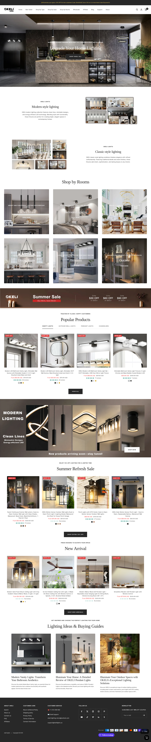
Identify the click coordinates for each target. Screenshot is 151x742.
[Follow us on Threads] (93, 711)
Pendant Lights (87, 326)
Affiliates (7, 721)
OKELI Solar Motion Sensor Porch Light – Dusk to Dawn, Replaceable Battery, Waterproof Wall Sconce (128, 514)
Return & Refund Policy (30, 710)
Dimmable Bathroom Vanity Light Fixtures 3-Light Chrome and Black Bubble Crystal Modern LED (130, 372)
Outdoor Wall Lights (67, 326)
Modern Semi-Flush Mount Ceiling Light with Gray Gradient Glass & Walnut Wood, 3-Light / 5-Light (23, 593)
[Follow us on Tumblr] (104, 717)
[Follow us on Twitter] (87, 711)
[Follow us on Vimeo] (93, 717)
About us (7, 712)
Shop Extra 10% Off (75, 534)
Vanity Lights (47, 326)
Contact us (7, 715)
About (108, 9)
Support (99, 9)
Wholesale (76, 9)
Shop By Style (52, 9)
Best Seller (29, 9)
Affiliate (85, 9)
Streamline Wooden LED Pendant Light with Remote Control (128, 593)
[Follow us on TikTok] (87, 717)
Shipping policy (28, 712)
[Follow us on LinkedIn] (98, 717)
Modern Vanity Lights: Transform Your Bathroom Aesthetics (28, 679)
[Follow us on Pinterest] (104, 711)
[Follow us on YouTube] (81, 717)
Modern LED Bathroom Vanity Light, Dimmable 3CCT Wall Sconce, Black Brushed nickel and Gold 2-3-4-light (57, 373)
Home (20, 9)
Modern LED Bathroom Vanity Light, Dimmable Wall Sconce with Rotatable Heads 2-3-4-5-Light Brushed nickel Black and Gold (21, 373)
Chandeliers (104, 326)
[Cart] (146, 10)
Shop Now (132, 449)
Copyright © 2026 (18, 733)
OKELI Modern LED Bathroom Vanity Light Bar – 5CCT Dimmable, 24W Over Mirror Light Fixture (94, 372)
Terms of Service (28, 718)
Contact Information (29, 721)
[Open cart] (146, 737)
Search (6, 710)
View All (75, 391)
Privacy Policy (27, 715)
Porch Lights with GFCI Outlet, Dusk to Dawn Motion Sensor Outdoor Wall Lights (92, 513)
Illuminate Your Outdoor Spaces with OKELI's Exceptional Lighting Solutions (119, 680)
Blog (92, 9)
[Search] (137, 9)
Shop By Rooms (65, 9)
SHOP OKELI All (75, 56)
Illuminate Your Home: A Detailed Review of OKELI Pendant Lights (73, 679)
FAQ (5, 718)
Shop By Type (40, 9)
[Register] (144, 715)
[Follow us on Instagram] (98, 711)
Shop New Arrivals (75, 612)
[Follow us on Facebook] (81, 711)
